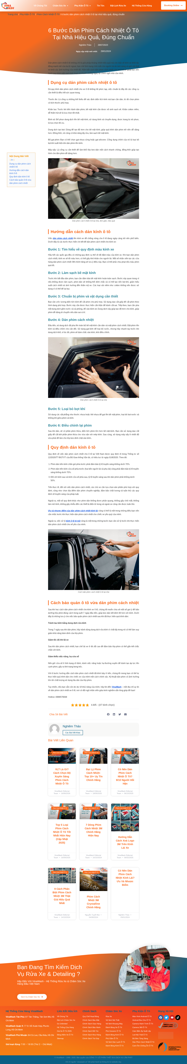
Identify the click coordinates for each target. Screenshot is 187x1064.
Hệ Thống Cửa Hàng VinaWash (24, 1011)
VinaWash (116, 687)
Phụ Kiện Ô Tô (27, 14)
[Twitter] (166, 1017)
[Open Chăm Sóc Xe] (68, 5)
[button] (108, 714)
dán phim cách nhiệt (63, 238)
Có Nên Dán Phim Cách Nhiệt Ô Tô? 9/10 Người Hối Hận (125, 776)
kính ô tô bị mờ (73, 521)
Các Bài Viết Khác (72, 733)
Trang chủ (13, 14)
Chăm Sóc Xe (114, 1011)
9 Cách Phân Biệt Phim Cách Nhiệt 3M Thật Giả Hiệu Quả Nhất (62, 896)
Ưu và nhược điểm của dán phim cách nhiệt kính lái (73, 511)
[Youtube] (172, 1017)
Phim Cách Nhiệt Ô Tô (48, 14)
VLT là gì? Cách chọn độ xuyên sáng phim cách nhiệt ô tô (62, 776)
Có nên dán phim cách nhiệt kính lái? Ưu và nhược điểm (125, 877)
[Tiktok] (177, 1017)
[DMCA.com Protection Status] (165, 1038)
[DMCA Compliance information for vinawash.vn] (168, 1027)
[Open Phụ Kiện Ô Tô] (90, 5)
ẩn (12, 160)
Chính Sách (89, 1011)
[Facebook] (160, 1017)
